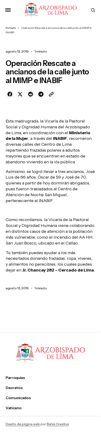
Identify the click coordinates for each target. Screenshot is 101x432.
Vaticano (13, 408)
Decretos (14, 388)
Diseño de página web (23, 424)
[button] (8, 10)
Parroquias (15, 377)
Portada (11, 28)
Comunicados (18, 398)
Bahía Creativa (58, 424)
